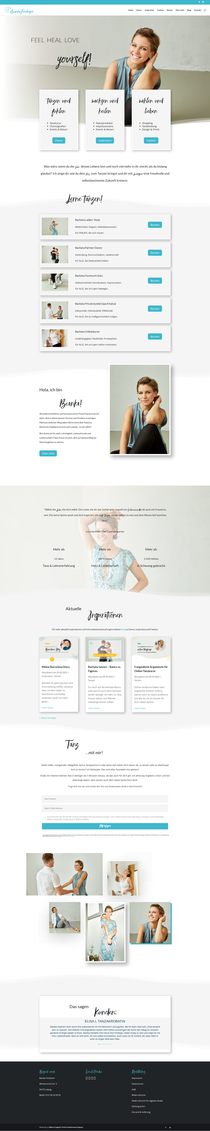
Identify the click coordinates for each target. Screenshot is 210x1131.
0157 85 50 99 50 (53, 1095)
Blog (189, 10)
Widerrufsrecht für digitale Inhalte (147, 1100)
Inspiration (149, 10)
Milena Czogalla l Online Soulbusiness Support (66, 1127)
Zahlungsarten (138, 1106)
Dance (139, 10)
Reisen (170, 10)
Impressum (137, 1078)
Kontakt (197, 10)
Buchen (155, 224)
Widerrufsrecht (139, 1095)
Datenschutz (137, 1083)
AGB (134, 1089)
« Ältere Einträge (47, 717)
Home (130, 10)
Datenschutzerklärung (68, 836)
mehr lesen (47, 707)
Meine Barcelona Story (56, 667)
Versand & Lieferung (141, 1112)
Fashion (160, 10)
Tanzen (57, 676)
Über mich (180, 10)
